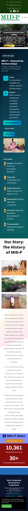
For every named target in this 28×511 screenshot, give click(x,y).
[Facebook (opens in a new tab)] (14, 11)
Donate (8, 38)
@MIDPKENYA (11, 496)
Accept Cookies (6, 506)
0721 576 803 (15, 492)
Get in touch (9, 128)
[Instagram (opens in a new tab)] (17, 11)
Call (20, 42)
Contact (20, 38)
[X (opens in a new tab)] (11, 11)
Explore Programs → (12, 123)
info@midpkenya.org (15, 494)
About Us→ (9, 134)
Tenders (8, 42)
